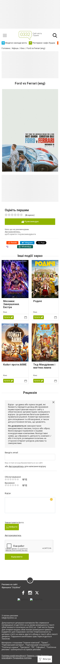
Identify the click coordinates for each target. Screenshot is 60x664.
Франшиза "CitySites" (11, 587)
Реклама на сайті (9, 584)
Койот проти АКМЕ (15, 364)
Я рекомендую (31, 221)
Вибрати (13, 527)
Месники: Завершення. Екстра (11, 304)
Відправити (16, 557)
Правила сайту (33, 656)
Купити (7, 317)
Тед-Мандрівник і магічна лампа (44, 366)
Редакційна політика (22, 658)
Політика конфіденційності (14, 656)
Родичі (37, 301)
